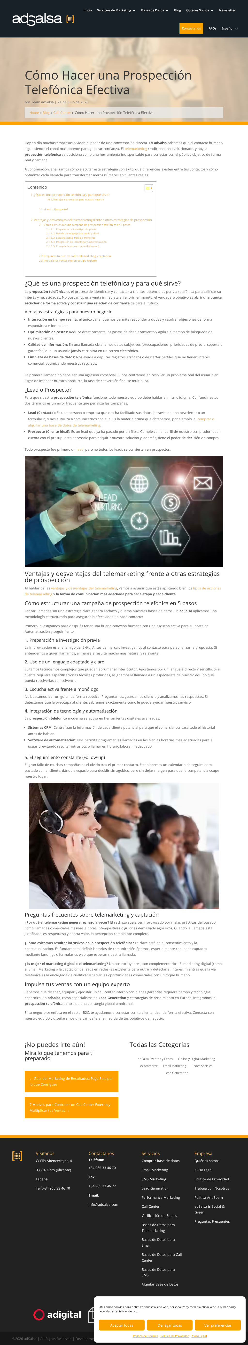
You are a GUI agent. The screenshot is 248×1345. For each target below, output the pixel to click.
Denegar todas (170, 1325)
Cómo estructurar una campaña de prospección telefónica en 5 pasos (87, 225)
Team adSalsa (42, 102)
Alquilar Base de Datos (160, 1284)
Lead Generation (176, 1073)
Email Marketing (174, 1066)
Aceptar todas (121, 1325)
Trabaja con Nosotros (211, 1188)
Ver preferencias (218, 1325)
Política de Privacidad (175, 1336)
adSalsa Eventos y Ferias (155, 1059)
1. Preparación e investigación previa (74, 229)
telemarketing (136, 148)
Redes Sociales (202, 1066)
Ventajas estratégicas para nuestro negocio (78, 199)
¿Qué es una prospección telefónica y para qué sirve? (72, 195)
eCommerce (149, 1066)
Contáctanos (191, 28)
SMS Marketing (154, 1179)
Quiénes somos (206, 1160)
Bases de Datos (152, 10)
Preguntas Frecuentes (212, 1221)
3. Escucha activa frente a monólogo (74, 237)
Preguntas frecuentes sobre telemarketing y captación (77, 256)
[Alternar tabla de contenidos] (146, 188)
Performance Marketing (161, 1197)
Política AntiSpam (208, 1197)
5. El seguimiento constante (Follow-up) (76, 246)
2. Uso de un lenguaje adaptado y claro (76, 233)
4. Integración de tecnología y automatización (80, 241)
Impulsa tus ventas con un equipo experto (70, 260)
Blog (177, 10)
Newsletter (227, 10)
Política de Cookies (145, 1336)
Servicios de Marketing (114, 10)
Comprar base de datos (161, 1160)
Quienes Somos (197, 10)
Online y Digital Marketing (196, 1059)
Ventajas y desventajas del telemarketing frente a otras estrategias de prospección (93, 220)
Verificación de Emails (159, 1215)
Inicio (88, 10)
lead (80, 449)
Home (34, 112)
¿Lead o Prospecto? (56, 209)
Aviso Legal (199, 1336)
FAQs (212, 28)
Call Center (62, 112)
